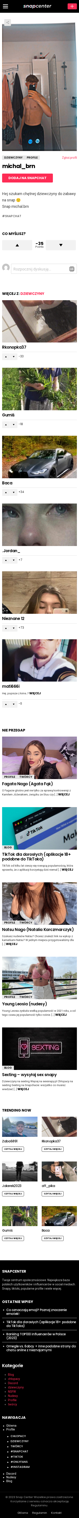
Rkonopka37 (14, 347)
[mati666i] (39, 660)
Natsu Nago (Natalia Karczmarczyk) (38, 929)
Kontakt (56, 1513)
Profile (9, 777)
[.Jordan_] (39, 525)
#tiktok (17, 1457)
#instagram (20, 1467)
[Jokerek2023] (19, 1171)
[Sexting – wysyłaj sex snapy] (39, 1048)
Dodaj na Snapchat (27, 177)
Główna (11, 1425)
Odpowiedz (71, 269)
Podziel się (7, 22)
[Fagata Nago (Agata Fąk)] (39, 758)
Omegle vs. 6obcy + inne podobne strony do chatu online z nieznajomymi (41, 1348)
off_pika (48, 1186)
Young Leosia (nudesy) (24, 1004)
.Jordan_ (11, 551)
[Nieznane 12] (39, 592)
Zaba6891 (9, 1141)
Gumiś (8, 415)
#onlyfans (19, 1462)
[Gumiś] (39, 389)
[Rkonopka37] (39, 321)
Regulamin (39, 1513)
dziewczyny (32, 293)
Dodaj (72, 6)
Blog (8, 847)
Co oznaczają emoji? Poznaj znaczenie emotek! (36, 1312)
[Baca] (39, 457)
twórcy (25, 777)
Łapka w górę (17, 245)
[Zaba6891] (19, 1127)
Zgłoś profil (69, 157)
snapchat (13, 216)
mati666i (10, 686)
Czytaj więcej (13, 1149)
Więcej (35, 693)
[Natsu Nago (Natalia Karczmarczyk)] (39, 903)
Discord (13, 1383)
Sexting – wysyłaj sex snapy (29, 1075)
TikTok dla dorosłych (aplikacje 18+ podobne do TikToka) (36, 857)
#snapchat (19, 1451)
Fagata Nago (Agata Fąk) (27, 784)
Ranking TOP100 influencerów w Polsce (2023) (36, 1336)
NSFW (12, 1391)
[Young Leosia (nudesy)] (39, 978)
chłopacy (14, 1379)
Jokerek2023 (11, 1186)
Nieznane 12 (13, 618)
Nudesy (13, 1396)
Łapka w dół (61, 245)
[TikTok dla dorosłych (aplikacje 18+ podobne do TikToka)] (39, 828)
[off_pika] (59, 1171)
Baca (7, 483)
